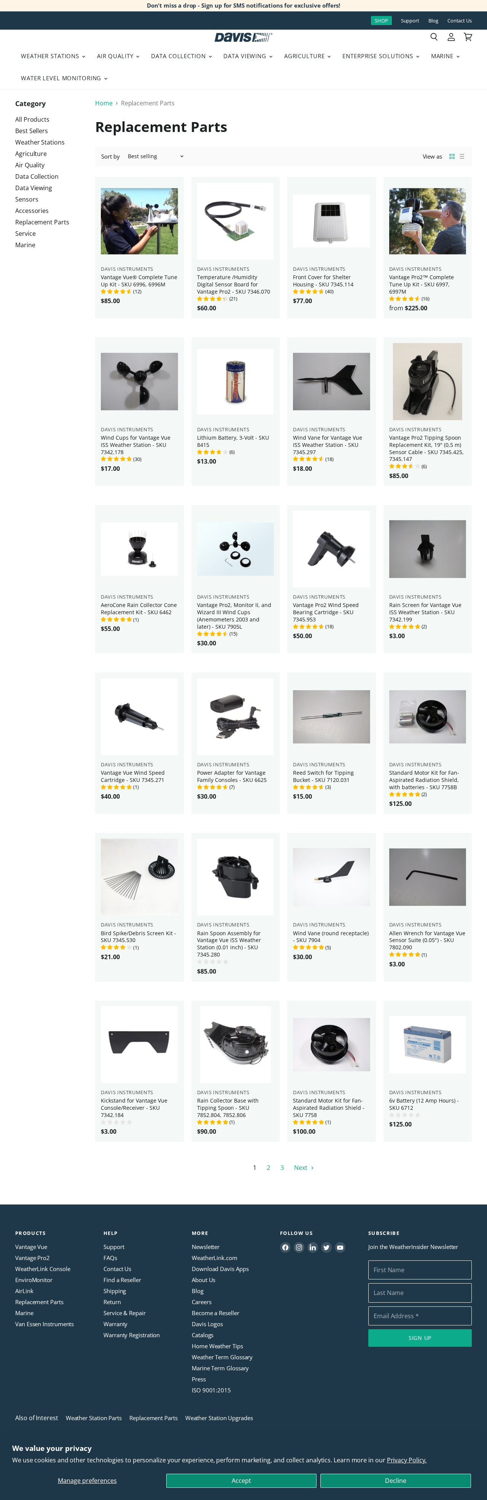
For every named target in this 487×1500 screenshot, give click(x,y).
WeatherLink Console (42, 1269)
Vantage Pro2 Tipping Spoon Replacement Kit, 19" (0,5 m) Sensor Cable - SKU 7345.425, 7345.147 (426, 448)
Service (25, 233)
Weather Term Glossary (222, 1357)
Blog (433, 21)
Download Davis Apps (220, 1269)
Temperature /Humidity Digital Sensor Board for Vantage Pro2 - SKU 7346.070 (233, 284)
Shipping (114, 1291)
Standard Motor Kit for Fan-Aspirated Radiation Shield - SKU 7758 (328, 1108)
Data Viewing (245, 56)
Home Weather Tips (217, 1346)
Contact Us (459, 21)
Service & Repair (124, 1313)
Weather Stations (51, 56)
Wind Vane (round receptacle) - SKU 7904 (331, 937)
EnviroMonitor (34, 1280)
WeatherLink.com (214, 1258)
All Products (32, 119)
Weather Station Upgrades (219, 1418)
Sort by (110, 156)
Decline (395, 1480)
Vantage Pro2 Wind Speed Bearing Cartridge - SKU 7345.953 (326, 612)
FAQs (110, 1258)
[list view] (462, 156)
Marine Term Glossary (220, 1368)
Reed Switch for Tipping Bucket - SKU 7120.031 (323, 776)
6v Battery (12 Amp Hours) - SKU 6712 (424, 1104)
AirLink (24, 1291)
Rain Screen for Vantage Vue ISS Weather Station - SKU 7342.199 (425, 612)
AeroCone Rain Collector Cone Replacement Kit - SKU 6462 (139, 608)
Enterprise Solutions (378, 56)
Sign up (420, 1337)
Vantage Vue (31, 1247)
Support (410, 21)
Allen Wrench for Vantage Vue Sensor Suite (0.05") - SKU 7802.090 (427, 940)
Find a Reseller (122, 1280)
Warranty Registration (131, 1335)
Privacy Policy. (407, 1460)
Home (104, 103)
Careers (201, 1302)
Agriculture (305, 56)
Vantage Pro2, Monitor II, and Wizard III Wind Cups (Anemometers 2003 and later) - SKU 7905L (234, 615)
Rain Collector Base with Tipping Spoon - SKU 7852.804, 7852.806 (228, 1108)
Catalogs (202, 1335)
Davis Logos (207, 1324)
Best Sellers (31, 131)
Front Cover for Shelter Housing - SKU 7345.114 (323, 280)
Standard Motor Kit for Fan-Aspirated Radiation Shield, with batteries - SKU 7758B (424, 780)
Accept (241, 1480)
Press (199, 1379)
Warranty (115, 1324)
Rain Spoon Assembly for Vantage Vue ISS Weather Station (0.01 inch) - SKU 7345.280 (229, 944)
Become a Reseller (215, 1313)
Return (112, 1302)
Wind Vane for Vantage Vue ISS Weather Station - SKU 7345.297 (327, 445)
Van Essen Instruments (44, 1324)
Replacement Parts (42, 222)
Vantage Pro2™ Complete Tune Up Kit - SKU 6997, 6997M (421, 284)
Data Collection (179, 56)
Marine (443, 56)
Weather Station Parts (94, 1418)
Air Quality (116, 56)
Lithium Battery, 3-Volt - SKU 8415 (233, 441)
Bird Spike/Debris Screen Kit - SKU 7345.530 (138, 937)
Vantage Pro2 (32, 1258)
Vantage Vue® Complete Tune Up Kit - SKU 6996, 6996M (139, 280)
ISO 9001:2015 (211, 1390)
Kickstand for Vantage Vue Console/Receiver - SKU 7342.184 (134, 1108)
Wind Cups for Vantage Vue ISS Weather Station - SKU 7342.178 (135, 445)
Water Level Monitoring (62, 78)
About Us (203, 1280)
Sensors (26, 199)
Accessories (32, 211)
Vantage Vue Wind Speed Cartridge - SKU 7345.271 (133, 776)
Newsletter (206, 1247)
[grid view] (452, 156)
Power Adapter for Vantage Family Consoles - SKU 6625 (232, 776)
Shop (381, 20)
